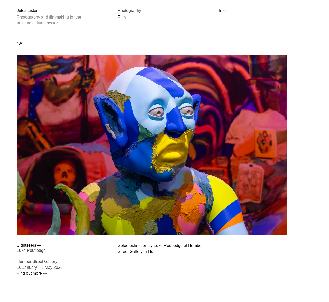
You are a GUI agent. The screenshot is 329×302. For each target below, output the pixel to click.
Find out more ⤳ (32, 273)
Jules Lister (27, 10)
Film (122, 17)
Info (222, 10)
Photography (129, 10)
